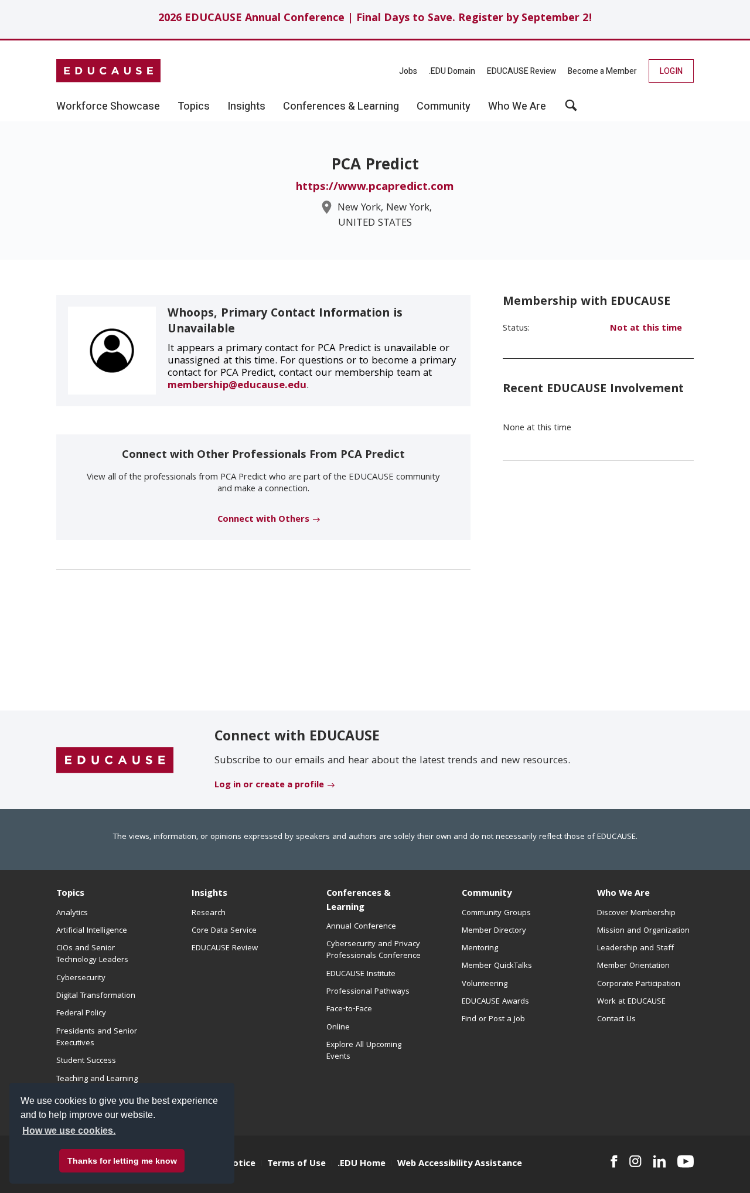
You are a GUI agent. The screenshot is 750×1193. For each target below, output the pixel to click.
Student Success (86, 1061)
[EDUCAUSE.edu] (108, 71)
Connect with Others (263, 520)
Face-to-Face (349, 1009)
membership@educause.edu (237, 386)
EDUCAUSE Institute (361, 974)
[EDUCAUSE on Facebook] (614, 1161)
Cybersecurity (80, 978)
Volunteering (484, 984)
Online (338, 1027)
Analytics (72, 913)
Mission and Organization (643, 931)
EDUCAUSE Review (521, 71)
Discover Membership (636, 913)
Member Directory (494, 931)
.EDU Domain (452, 71)
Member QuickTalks (497, 966)
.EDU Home (362, 1164)
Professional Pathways (368, 991)
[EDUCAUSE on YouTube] (685, 1161)
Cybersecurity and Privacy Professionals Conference (373, 950)
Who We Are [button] (517, 106)
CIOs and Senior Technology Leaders (92, 954)
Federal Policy (81, 1013)
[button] (571, 109)
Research (209, 913)
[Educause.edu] (114, 760)
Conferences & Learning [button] (341, 106)
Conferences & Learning (358, 900)
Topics (70, 894)
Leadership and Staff (635, 948)
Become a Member (602, 71)
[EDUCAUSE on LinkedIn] (659, 1161)
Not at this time (646, 329)
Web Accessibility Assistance (459, 1164)
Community (487, 894)
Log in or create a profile (269, 785)
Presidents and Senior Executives (96, 1037)
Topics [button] (194, 106)
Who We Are (623, 894)
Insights (209, 894)
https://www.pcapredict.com (375, 187)
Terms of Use (296, 1164)
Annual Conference (361, 926)
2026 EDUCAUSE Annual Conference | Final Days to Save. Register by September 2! (375, 19)
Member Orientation (633, 966)
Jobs (408, 71)
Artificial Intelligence (91, 931)
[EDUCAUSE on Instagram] (635, 1161)
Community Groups (496, 913)
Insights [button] (246, 106)
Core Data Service (224, 931)
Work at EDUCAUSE (631, 1001)
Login (671, 71)
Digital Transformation (95, 996)
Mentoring (480, 948)
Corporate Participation (638, 984)
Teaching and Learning (97, 1079)
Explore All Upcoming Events (363, 1051)
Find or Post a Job (493, 1019)
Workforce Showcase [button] (108, 106)
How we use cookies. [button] (68, 1131)
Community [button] (444, 106)
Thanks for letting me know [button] (122, 1160)
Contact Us (616, 1019)
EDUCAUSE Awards (495, 1001)
